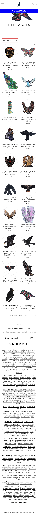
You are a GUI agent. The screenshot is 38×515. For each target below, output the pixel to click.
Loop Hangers (9, 431)
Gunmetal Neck (16, 460)
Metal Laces (19, 442)
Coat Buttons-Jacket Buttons (19, 354)
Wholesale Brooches (21, 376)
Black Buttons (30, 364)
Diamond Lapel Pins (27, 448)
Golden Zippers (29, 495)
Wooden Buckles (30, 482)
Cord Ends (25, 433)
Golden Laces (19, 440)
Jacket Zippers (9, 494)
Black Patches (25, 470)
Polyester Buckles (19, 402)
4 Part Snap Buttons (21, 371)
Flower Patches (22, 469)
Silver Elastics (15, 416)
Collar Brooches (15, 379)
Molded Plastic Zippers (11, 488)
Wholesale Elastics (16, 411)
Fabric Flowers (18, 421)
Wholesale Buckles (17, 389)
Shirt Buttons (21, 352)
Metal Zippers (29, 487)
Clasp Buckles (8, 395)
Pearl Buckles (27, 400)
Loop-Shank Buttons (16, 369)
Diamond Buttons (29, 360)
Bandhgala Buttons (17, 357)
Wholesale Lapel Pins (19, 446)
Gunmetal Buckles (8, 393)
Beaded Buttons (30, 362)
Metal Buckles (27, 396)
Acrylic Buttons (7, 364)
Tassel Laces (28, 442)
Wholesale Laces (11, 443)
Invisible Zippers (25, 488)
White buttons (19, 364)
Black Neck (26, 460)
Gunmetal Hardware (10, 426)
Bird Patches (6, 467)
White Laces (31, 438)
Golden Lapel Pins (20, 450)
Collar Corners (16, 435)
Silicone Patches (30, 472)
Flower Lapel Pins (13, 448)
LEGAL (18, 324)
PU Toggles (28, 475)
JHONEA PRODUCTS (18, 315)
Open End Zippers (29, 490)
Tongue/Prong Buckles (26, 398)
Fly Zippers (32, 492)
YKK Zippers (19, 494)
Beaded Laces (12, 438)
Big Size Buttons (17, 362)
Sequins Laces (9, 440)
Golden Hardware (24, 426)
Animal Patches (29, 465)
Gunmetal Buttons (8, 365)
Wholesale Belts (13, 406)
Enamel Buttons (29, 350)
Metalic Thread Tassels (25, 443)
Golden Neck (31, 458)
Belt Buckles (7, 400)
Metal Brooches (22, 381)
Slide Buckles (16, 396)
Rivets (32, 433)
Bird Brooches (14, 377)
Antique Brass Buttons (23, 365)
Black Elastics (30, 413)
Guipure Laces (9, 442)
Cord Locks (16, 433)
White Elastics (9, 415)
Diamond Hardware (21, 431)
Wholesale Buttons (16, 350)
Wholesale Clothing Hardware (25, 430)
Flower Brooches (16, 383)
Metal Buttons (25, 353)
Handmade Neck (20, 458)
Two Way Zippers (7, 492)
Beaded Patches (17, 467)
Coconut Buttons (10, 352)
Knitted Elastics (7, 413)
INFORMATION (19, 320)
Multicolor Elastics (21, 415)
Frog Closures (25, 477)
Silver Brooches (21, 384)
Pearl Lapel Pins (7, 450)
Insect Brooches (25, 377)
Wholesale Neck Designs (21, 455)
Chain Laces (29, 440)
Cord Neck (11, 457)
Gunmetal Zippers (19, 497)
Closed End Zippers (15, 490)
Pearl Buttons (25, 359)
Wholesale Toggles (16, 475)
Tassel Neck (21, 457)
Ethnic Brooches (10, 381)
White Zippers (18, 495)
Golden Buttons (16, 367)
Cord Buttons (6, 362)
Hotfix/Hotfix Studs (17, 428)
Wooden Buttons (13, 483)
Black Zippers (7, 495)
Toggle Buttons (14, 359)
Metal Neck (29, 457)
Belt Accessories (27, 424)
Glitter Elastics (19, 413)
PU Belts (23, 406)
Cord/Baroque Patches (16, 472)
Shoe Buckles (16, 400)
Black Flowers (28, 421)
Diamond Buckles (20, 395)
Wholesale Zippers (17, 487)
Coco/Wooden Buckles (10, 398)
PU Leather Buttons (15, 360)
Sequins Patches (13, 470)
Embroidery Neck (7, 458)
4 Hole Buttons (29, 369)
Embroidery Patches (9, 469)
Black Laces (22, 438)
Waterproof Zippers (21, 492)
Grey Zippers (30, 497)
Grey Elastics (25, 416)
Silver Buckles (27, 391)
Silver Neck (6, 460)
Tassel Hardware (7, 430)
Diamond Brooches (28, 379)
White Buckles (31, 393)
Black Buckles (20, 393)
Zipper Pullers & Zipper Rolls (19, 499)
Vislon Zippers (29, 494)
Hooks (24, 435)
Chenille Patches (29, 467)
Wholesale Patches (16, 465)
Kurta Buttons (15, 353)
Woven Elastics (29, 411)
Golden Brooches (9, 384)
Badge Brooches (28, 383)
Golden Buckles (16, 391)
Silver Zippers (7, 497)
